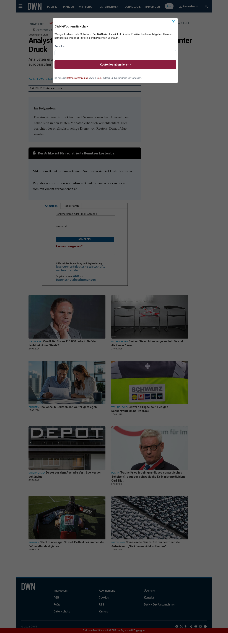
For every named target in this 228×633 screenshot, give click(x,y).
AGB (100, 78)
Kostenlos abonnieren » (115, 64)
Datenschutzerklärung (77, 78)
